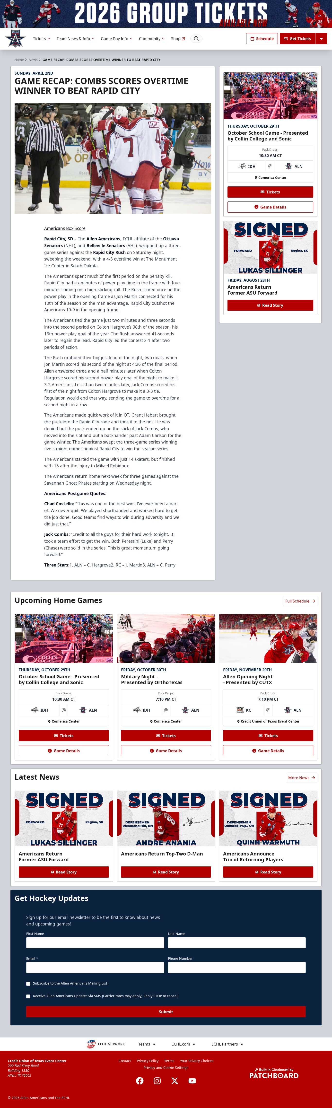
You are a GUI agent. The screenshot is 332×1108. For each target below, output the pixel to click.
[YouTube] (192, 1081)
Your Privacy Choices (196, 1060)
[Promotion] (166, 14)
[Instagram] (157, 1081)
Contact (125, 1060)
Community (149, 38)
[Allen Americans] (15, 38)
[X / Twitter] (175, 1081)
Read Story (272, 305)
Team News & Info (73, 38)
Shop (176, 38)
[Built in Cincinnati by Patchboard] (274, 1073)
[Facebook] (140, 1081)
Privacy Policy (147, 1060)
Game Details (273, 206)
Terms (169, 1060)
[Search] (196, 39)
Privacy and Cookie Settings (166, 1067)
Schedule (265, 38)
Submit (166, 1011)
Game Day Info (114, 38)
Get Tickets (300, 38)
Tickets (39, 38)
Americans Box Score (65, 228)
